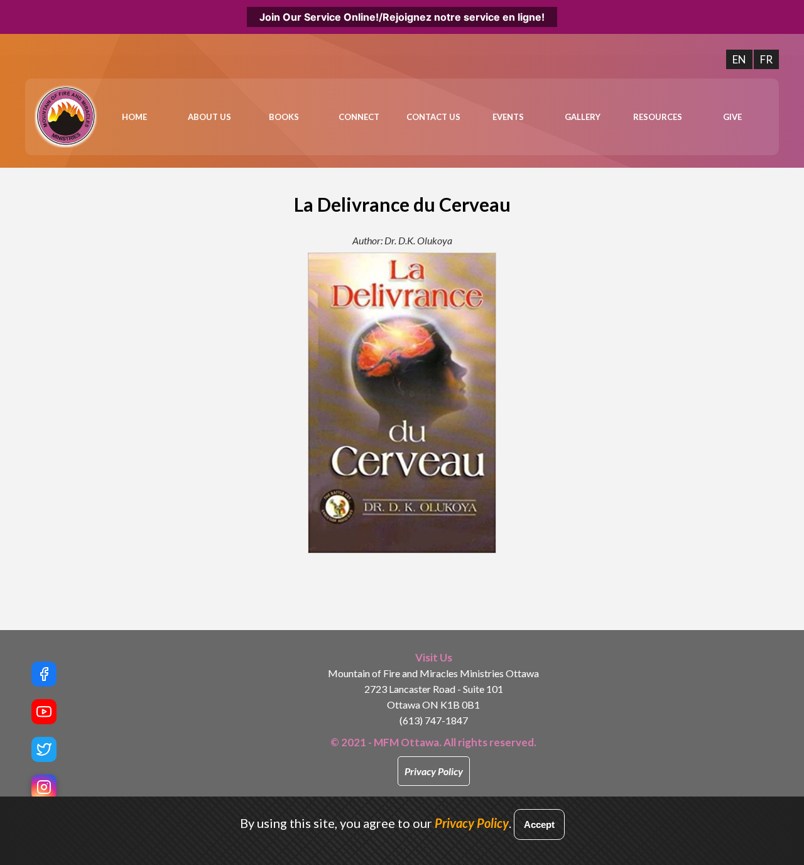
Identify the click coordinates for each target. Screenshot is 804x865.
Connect (359, 117)
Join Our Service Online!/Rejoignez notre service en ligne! (402, 17)
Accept (539, 824)
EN (739, 59)
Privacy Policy (434, 771)
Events (508, 117)
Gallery (582, 117)
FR (766, 59)
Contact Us (433, 117)
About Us (209, 117)
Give (732, 117)
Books (284, 117)
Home (134, 117)
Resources (657, 117)
